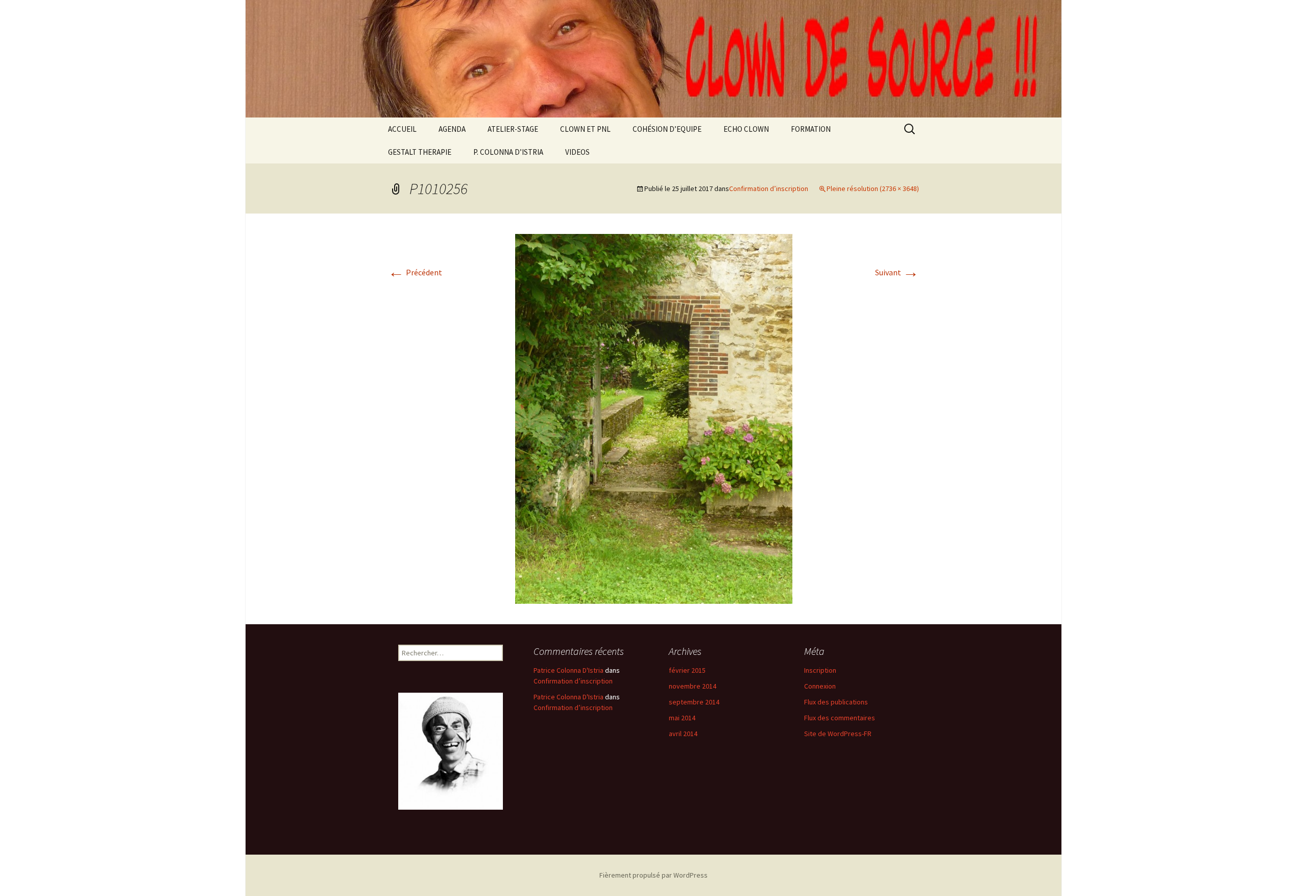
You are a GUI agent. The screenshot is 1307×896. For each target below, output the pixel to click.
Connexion (820, 686)
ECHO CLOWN (746, 129)
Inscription (820, 670)
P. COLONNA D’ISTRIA (508, 152)
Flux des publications (836, 701)
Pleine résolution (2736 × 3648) (873, 188)
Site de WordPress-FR (838, 733)
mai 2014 (682, 717)
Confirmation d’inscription (768, 188)
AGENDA (452, 129)
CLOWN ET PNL (585, 129)
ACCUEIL (402, 129)
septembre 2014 (694, 701)
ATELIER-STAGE (513, 129)
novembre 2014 (692, 686)
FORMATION (811, 129)
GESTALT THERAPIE (419, 152)
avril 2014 (683, 733)
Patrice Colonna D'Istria (568, 670)
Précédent (415, 272)
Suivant (897, 272)
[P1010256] (653, 418)
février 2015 (687, 670)
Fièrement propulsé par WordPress (653, 875)
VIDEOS (577, 152)
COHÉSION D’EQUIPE (667, 129)
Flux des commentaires (839, 717)
